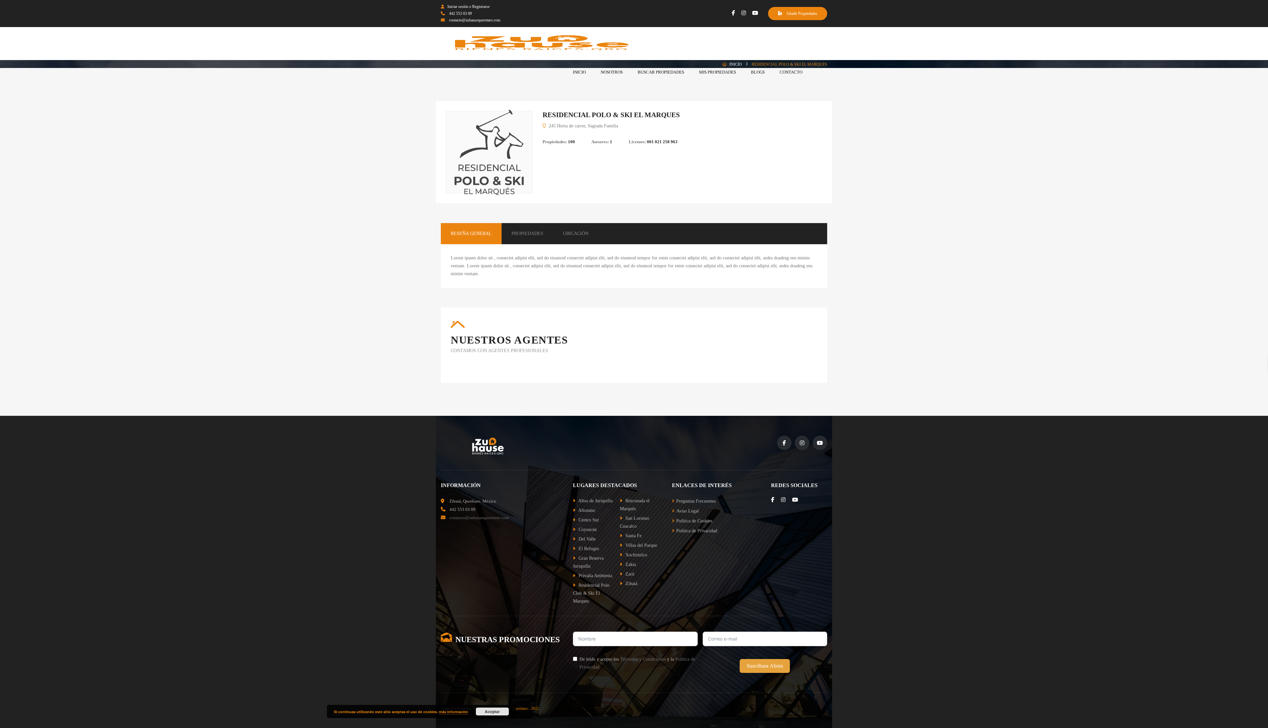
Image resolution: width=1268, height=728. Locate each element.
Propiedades (527, 233)
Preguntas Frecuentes (696, 501)
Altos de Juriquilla (595, 500)
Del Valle (586, 539)
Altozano (586, 510)
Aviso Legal (687, 511)
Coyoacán (587, 529)
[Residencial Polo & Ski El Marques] (489, 152)
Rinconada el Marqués (635, 504)
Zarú (629, 574)
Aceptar (492, 711)
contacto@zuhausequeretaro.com (474, 20)
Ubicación (575, 233)
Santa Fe (633, 535)
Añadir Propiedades (801, 13)
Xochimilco (635, 554)
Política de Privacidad (696, 530)
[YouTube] (755, 13)
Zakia (630, 564)
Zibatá (630, 583)
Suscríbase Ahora (765, 666)
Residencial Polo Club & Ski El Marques (591, 593)
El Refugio (588, 548)
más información (453, 711)
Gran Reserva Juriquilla (588, 562)
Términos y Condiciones (643, 659)
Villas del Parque (640, 545)
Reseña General (471, 233)
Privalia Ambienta (594, 575)
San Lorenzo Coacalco (634, 522)
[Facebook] (733, 13)
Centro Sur (588, 519)
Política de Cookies (694, 520)
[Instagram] (743, 13)
